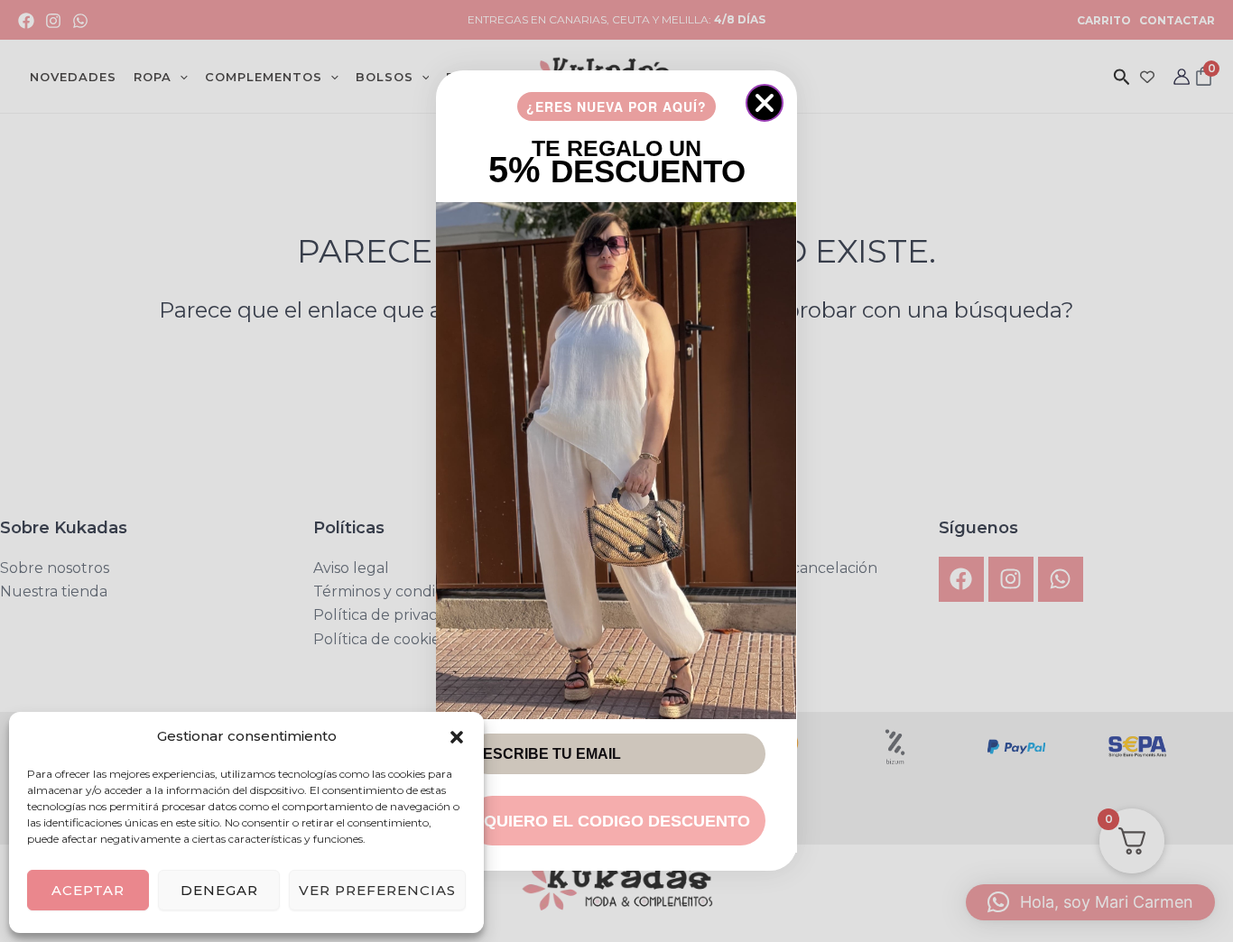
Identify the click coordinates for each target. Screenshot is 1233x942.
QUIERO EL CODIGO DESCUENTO (617, 821)
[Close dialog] (764, 103)
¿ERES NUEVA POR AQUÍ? (616, 106)
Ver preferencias (377, 890)
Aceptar (88, 890)
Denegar (219, 890)
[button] (457, 737)
